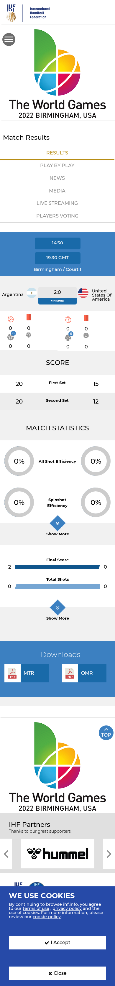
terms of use (36, 908)
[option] (57, 853)
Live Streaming (57, 203)
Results (57, 153)
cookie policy (47, 916)
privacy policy (67, 908)
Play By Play (57, 165)
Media (57, 191)
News (57, 178)
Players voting (57, 216)
